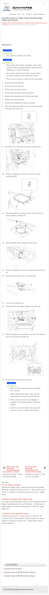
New (18, 14)
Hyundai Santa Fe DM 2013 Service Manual (20, 576)
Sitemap (29, 14)
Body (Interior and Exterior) (39, 23)
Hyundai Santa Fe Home (13, 569)
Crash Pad (5, 24)
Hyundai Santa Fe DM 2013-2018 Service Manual (16, 23)
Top (23, 14)
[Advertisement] (24, 34)
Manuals (13, 14)
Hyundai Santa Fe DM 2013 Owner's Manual (20, 572)
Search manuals (39, 14)
